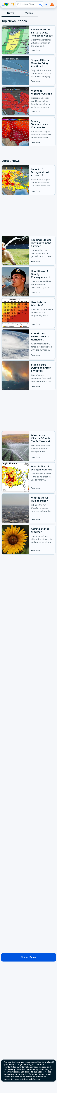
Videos (29, 13)
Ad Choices (34, 1079)
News (10, 13)
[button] (53, 1062)
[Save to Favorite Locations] (13, 4)
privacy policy (21, 1074)
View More (28, 957)
